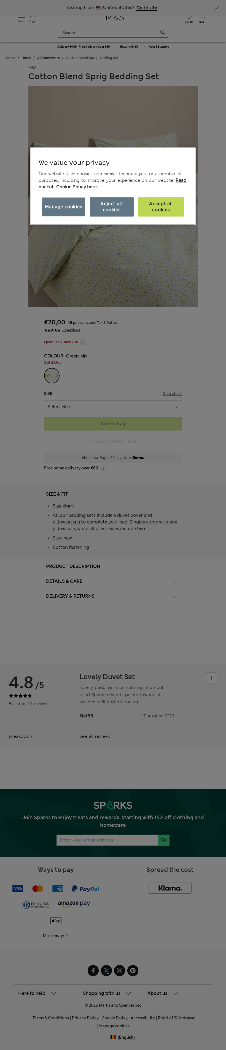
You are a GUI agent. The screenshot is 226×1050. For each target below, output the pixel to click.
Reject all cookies (112, 207)
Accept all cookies (161, 207)
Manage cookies (63, 207)
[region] (113, 186)
